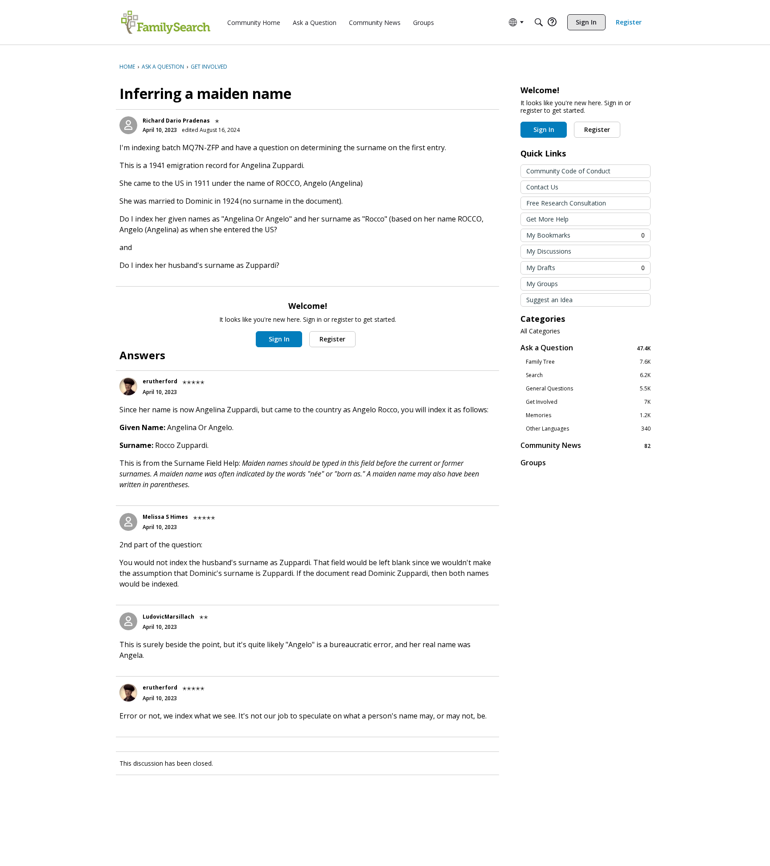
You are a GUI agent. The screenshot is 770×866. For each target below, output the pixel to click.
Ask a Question (585, 348)
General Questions (588, 389)
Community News (585, 445)
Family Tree (588, 362)
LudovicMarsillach (168, 616)
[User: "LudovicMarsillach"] (128, 621)
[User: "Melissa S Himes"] (128, 522)
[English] (165, 22)
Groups (533, 462)
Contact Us (542, 187)
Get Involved (588, 402)
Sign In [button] (279, 339)
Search (588, 375)
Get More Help (547, 219)
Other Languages (588, 429)
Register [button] (332, 339)
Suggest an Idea (549, 300)
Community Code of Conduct (568, 171)
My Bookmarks (585, 235)
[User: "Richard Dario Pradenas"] (128, 125)
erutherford (160, 381)
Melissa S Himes (165, 517)
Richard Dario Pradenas (176, 120)
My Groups (542, 283)
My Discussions (548, 251)
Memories (588, 415)
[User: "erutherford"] (128, 386)
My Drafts (585, 267)
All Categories (540, 331)
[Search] (539, 22)
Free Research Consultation (566, 203)
